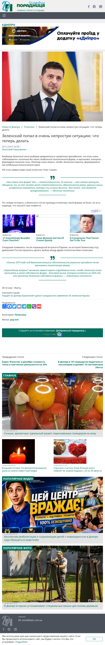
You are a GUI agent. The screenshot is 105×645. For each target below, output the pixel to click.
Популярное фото (17, 548)
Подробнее (21, 641)
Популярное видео (18, 479)
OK (94, 638)
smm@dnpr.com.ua (32, 620)
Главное (9, 375)
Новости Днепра (11, 126)
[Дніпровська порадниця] (9, 621)
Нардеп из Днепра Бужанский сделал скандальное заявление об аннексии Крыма (46, 295)
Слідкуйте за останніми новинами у (52, 332)
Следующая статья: (80, 362)
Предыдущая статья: (24, 361)
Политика (29, 126)
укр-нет (14, 319)
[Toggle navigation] (4, 16)
